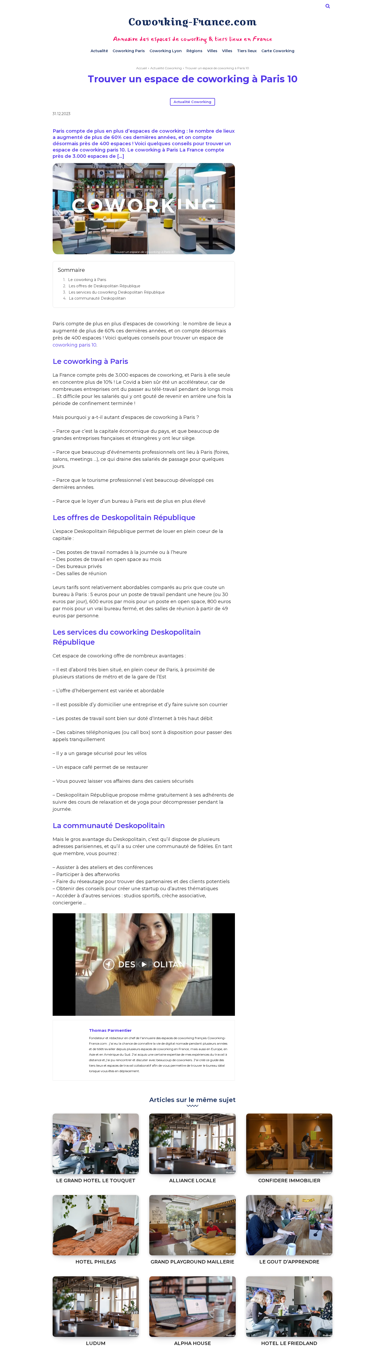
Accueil (141, 68)
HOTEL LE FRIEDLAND (289, 1343)
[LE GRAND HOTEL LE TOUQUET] (96, 1144)
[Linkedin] (265, 115)
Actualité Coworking (166, 68)
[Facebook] (241, 115)
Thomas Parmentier (110, 1030)
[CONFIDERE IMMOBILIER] (289, 1144)
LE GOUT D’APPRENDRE (289, 1262)
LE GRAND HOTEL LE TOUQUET (95, 1181)
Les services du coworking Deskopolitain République (117, 292)
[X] (253, 115)
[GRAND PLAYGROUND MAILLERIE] (192, 1225)
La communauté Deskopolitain (97, 298)
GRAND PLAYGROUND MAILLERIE (192, 1262)
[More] (289, 115)
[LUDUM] (96, 1306)
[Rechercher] (327, 6)
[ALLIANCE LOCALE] (192, 1144)
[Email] (277, 115)
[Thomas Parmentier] (71, 1050)
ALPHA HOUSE (192, 1343)
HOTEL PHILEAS (95, 1262)
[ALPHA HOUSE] (192, 1306)
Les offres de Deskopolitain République (104, 286)
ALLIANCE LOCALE (192, 1181)
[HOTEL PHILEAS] (96, 1225)
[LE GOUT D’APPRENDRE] (289, 1225)
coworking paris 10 (74, 345)
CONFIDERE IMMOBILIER (289, 1181)
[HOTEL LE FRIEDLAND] (289, 1306)
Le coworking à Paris (87, 279)
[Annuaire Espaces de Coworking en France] (192, 22)
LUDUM (96, 1343)
